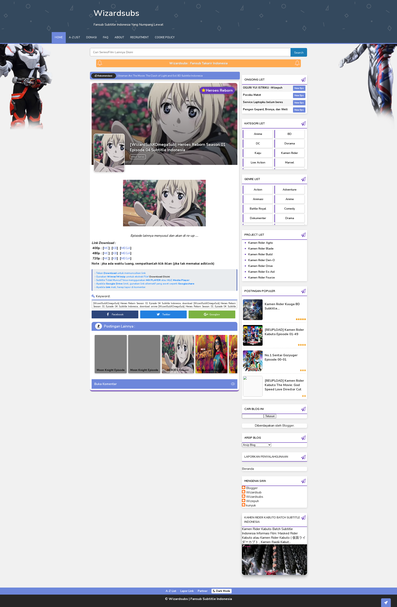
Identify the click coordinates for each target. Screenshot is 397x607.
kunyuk (251, 505)
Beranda (248, 469)
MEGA (125, 248)
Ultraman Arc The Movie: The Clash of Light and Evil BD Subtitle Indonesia (160, 75)
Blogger (288, 425)
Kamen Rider (289, 153)
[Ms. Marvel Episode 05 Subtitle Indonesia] (211, 354)
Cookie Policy (165, 37)
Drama (289, 218)
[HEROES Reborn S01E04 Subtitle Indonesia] (178, 354)
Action (258, 190)
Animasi (258, 199)
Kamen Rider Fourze (261, 278)
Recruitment (139, 37)
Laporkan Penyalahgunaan (266, 457)
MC (106, 248)
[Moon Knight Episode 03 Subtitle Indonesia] (144, 354)
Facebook (117, 314)
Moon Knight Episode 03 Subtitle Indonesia (144, 372)
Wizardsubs (254, 496)
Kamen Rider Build (260, 254)
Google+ (214, 314)
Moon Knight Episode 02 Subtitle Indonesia (111, 372)
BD (290, 134)
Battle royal (258, 209)
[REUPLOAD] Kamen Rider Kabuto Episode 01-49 (284, 332)
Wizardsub (254, 492)
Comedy (289, 209)
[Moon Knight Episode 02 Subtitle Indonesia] (111, 354)
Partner (202, 591)
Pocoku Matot (252, 95)
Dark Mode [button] (222, 591)
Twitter (166, 314)
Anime (258, 134)
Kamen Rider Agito (260, 243)
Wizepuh (252, 501)
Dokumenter (258, 218)
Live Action (258, 162)
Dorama (290, 143)
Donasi (91, 37)
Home (59, 37)
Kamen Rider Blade (261, 249)
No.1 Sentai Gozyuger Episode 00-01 (281, 357)
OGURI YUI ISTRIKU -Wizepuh (262, 88)
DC (258, 143)
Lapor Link (187, 591)
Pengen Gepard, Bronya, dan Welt (265, 109)
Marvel (289, 162)
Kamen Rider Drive (260, 266)
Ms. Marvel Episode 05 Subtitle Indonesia (211, 372)
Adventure (290, 190)
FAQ (105, 37)
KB (115, 248)
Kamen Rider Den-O (261, 260)
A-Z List (74, 37)
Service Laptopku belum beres (263, 102)
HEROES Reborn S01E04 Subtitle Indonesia (178, 373)
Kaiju (258, 153)
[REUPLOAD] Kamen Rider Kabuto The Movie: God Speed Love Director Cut (284, 385)
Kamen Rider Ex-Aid (261, 272)
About (119, 37)
